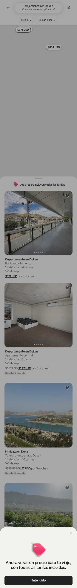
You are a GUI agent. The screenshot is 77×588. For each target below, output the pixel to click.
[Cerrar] (71, 532)
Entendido (38, 580)
